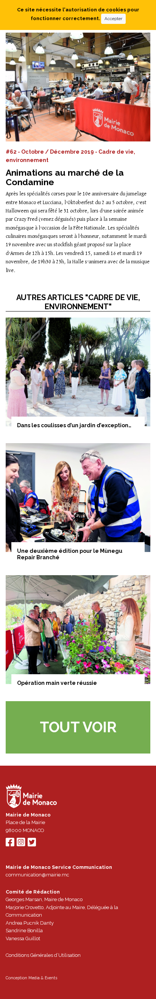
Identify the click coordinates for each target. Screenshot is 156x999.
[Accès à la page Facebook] (10, 844)
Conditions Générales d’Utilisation (43, 955)
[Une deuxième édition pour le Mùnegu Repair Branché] (78, 497)
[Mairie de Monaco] (31, 797)
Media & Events (42, 977)
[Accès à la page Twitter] (32, 844)
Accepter (113, 18)
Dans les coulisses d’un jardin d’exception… (74, 425)
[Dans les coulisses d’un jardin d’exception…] (78, 372)
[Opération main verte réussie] (78, 629)
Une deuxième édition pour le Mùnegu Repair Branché (69, 554)
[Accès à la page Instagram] (21, 844)
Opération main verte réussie (57, 683)
